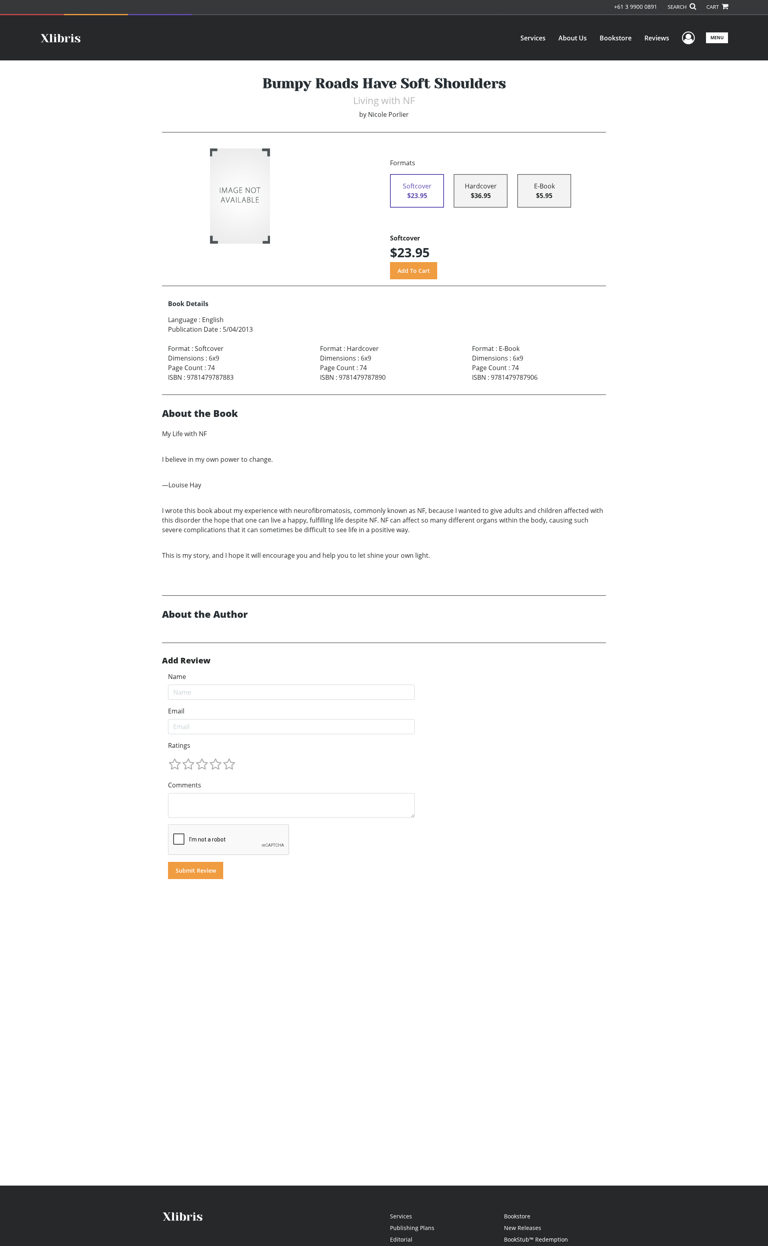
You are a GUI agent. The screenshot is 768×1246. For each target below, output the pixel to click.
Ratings (179, 745)
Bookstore (616, 38)
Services (533, 38)
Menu (717, 37)
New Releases (522, 1228)
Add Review (186, 660)
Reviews (656, 38)
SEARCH (678, 6)
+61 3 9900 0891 (635, 6)
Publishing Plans (412, 1228)
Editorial (401, 1239)
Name (177, 676)
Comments (184, 785)
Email (176, 711)
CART (713, 6)
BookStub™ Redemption (536, 1239)
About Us (572, 38)
